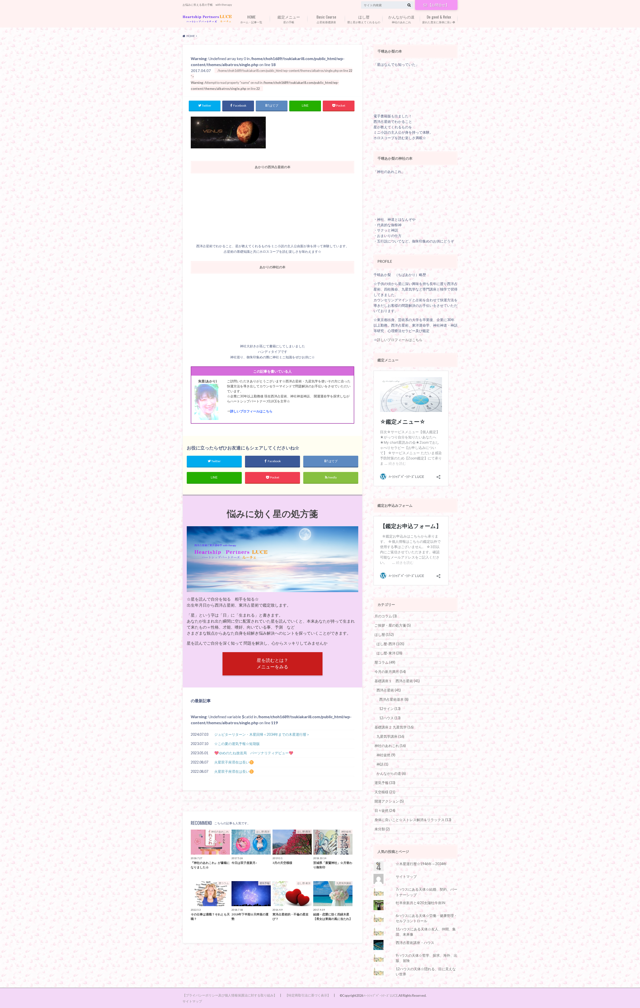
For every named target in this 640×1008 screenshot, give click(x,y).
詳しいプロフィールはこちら (251, 411)
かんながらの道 (391, 773)
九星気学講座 (390, 736)
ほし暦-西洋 (390, 644)
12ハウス (389, 718)
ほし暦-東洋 (389, 653)
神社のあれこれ (401, 19)
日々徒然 (384, 810)
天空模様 (384, 792)
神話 (382, 764)
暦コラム (384, 662)
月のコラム (385, 616)
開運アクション (389, 801)
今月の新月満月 (390, 671)
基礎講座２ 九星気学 (394, 727)
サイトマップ (406, 876)
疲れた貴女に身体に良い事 (438, 19)
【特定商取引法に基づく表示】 (307, 995)
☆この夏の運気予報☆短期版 (237, 743)
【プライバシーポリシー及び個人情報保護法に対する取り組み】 (229, 995)
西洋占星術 (388, 690)
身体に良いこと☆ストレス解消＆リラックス (412, 820)
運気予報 (384, 783)
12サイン (389, 708)
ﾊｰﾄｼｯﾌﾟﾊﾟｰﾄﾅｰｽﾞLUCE (381, 995)
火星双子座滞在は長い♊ (234, 762)
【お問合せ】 (438, 5)
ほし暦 (384, 634)
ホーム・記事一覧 (251, 19)
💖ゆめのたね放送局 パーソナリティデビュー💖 (253, 753)
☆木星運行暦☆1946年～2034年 (421, 864)
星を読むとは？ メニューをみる (272, 663)
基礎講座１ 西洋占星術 (397, 681)
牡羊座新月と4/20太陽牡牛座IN (420, 903)
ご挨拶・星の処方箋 (392, 625)
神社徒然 (385, 755)
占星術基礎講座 (326, 19)
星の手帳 (289, 19)
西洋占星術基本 (393, 699)
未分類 (382, 829)
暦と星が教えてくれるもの (363, 19)
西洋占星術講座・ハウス (415, 942)
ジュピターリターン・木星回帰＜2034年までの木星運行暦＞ (262, 734)
